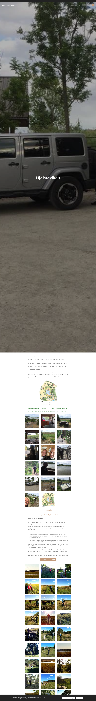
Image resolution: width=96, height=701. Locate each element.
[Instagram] (3, 1)
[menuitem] (29, 5)
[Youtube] (5, 1)
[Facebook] (2, 1)
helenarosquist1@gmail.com (90, 0)
